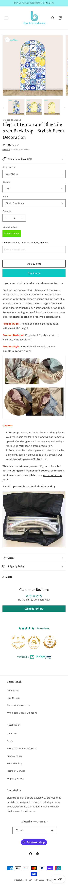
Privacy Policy (14, 756)
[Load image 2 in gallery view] (34, 107)
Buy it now (34, 273)
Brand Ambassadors (18, 705)
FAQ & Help (13, 698)
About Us (12, 733)
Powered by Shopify (45, 880)
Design (6, 182)
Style (5, 196)
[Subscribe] (52, 830)
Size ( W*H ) (8, 167)
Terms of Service (16, 771)
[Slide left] (3, 108)
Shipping (6, 149)
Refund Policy (14, 763)
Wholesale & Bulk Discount (22, 713)
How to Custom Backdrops (21, 748)
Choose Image (11, 233)
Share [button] (9, 577)
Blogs (10, 741)
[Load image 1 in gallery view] (16, 107)
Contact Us (13, 690)
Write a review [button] (34, 608)
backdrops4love (28, 880)
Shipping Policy (15, 778)
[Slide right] (64, 108)
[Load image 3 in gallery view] (52, 107)
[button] (6, 18)
